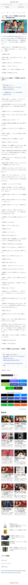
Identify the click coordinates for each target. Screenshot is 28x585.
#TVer (22, 356)
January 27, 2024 (7, 94)
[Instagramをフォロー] (20, 398)
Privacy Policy (4, 572)
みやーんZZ (4, 560)
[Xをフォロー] (7, 395)
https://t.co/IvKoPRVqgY (14, 360)
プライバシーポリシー (6, 563)
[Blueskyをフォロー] (20, 395)
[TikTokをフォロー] (7, 401)
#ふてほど (18, 87)
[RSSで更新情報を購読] (20, 405)
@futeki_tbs (5, 360)
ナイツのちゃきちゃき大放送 (7, 375)
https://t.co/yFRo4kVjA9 (8, 89)
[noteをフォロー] (20, 401)
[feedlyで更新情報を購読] (7, 405)
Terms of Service (14, 572)
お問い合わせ (4, 566)
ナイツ (16, 375)
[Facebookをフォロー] (7, 398)
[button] (18, 388)
